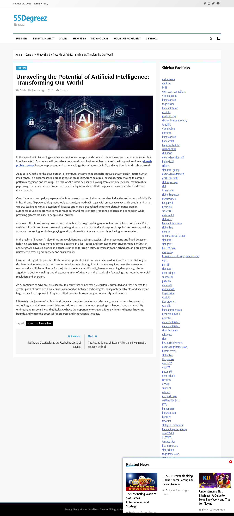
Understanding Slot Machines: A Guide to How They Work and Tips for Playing (214, 497)
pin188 (165, 264)
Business (21, 38)
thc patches (168, 359)
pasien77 (166, 281)
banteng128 (168, 408)
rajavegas (167, 334)
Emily (23, 90)
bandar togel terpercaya (174, 429)
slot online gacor (170, 194)
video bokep (168, 128)
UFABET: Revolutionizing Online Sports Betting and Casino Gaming (178, 480)
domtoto (166, 132)
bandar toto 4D (170, 108)
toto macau (168, 190)
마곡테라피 (169, 149)
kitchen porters (170, 445)
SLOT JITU (167, 437)
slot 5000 (167, 153)
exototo (166, 112)
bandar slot (168, 141)
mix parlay (167, 252)
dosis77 (166, 367)
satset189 (167, 211)
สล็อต (165, 165)
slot (164, 186)
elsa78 (165, 384)
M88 (165, 87)
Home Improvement (126, 38)
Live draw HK (169, 301)
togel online (168, 104)
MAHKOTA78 (169, 198)
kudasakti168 (169, 100)
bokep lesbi (168, 161)
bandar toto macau (172, 223)
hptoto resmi (169, 351)
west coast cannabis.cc (174, 91)
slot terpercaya (169, 182)
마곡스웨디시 (170, 400)
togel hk (166, 124)
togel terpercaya (170, 454)
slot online (167, 227)
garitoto (166, 83)
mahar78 (167, 285)
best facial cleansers (172, 342)
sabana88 (167, 277)
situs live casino (170, 330)
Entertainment (43, 38)
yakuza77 (167, 363)
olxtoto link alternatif (173, 157)
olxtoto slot (168, 215)
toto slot (166, 421)
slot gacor (167, 219)
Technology (99, 38)
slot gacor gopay (170, 170)
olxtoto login (168, 272)
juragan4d (167, 202)
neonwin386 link (171, 314)
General (151, 38)
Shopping (79, 38)
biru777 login (169, 248)
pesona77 (167, 371)
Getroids (166, 305)
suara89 (166, 388)
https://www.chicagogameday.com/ (180, 256)
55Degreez (30, 17)
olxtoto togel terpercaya (174, 347)
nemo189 (167, 207)
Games (63, 38)
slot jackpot (180, 235)
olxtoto (166, 231)
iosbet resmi (168, 79)
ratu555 (166, 392)
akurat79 (166, 318)
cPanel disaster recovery (174, 120)
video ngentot (169, 95)
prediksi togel (169, 116)
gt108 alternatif (170, 178)
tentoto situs (168, 441)
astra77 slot (168, 433)
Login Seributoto (171, 145)
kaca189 (166, 417)
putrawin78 (168, 289)
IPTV (164, 404)
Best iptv (166, 380)
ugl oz (165, 260)
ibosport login (169, 396)
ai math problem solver (39, 323)
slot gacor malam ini (172, 425)
